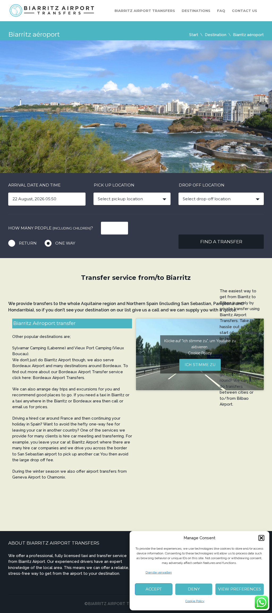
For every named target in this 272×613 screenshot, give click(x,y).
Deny (194, 589)
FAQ (221, 10)
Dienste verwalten (159, 572)
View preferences (239, 589)
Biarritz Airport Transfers (144, 10)
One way (65, 243)
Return (28, 243)
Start (193, 34)
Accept (154, 589)
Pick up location (114, 185)
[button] (261, 538)
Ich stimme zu (200, 364)
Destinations (196, 10)
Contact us (244, 10)
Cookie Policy (195, 601)
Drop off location (201, 185)
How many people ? (50, 228)
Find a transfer (221, 241)
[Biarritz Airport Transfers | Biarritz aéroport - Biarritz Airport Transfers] (52, 10)
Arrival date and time (34, 185)
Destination (215, 34)
